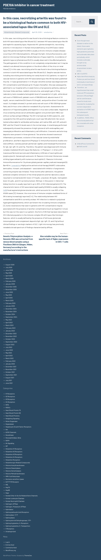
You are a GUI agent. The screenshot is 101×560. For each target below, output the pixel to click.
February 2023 (10, 328)
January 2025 (10, 306)
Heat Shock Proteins (13, 416)
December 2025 (11, 287)
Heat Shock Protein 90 (13, 413)
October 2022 (10, 339)
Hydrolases (9, 509)
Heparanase (10, 424)
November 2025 (11, 289)
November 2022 (11, 336)
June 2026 (9, 270)
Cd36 (5, 190)
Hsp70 (8, 487)
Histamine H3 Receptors (14, 454)
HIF (7, 446)
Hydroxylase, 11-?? (12, 515)
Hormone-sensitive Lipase (15, 479)
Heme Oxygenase (11, 421)
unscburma (48, 32)
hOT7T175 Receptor (12, 482)
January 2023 (10, 331)
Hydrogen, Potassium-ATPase (16, 507)
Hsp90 (8, 490)
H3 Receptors (10, 399)
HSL (7, 485)
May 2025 (9, 295)
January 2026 (10, 284)
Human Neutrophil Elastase (15, 501)
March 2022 (10, 358)
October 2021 (10, 372)
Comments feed (11, 547)
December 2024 (11, 309)
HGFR (7, 440)
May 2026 (9, 273)
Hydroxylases (10, 518)
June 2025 (9, 292)
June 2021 (9, 383)
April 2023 (9, 322)
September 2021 (11, 375)
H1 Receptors (10, 394)
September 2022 (11, 342)
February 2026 (10, 281)
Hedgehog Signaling (12, 418)
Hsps (7, 493)
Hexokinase (10, 435)
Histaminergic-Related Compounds (16, 32)
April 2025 (9, 298)
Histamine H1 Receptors (14, 449)
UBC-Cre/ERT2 (82, 74)
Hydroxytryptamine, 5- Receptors (17, 523)
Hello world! (83, 146)
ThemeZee (28, 555)
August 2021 (10, 377)
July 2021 (9, 380)
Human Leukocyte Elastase (15, 498)
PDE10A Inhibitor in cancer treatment (28, 5)
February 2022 (10, 361)
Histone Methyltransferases (15, 474)
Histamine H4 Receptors (14, 457)
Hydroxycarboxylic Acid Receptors (17, 512)
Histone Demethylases (13, 471)
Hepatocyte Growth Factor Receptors (18, 427)
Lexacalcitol (16, 165)
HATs (7, 405)
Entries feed (10, 545)
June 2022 (9, 350)
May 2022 (9, 353)
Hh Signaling (10, 443)
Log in (8, 542)
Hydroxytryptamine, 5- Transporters (18, 526)
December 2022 (11, 333)
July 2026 (9, 267)
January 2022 (10, 364)
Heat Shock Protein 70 (13, 410)
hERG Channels (11, 432)
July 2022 (9, 347)
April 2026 (9, 276)
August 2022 (10, 344)
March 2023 (9, 325)
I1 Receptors (10, 529)
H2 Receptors (10, 396)
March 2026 (9, 278)
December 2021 (11, 366)
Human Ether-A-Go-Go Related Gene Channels (22, 496)
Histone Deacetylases (13, 468)
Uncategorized (11, 531)
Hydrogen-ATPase (12, 504)
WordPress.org (11, 550)
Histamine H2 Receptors (14, 451)
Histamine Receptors (13, 460)
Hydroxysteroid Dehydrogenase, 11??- (18, 520)
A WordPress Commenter (85, 144)
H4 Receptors (10, 402)
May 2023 (9, 320)
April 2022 (9, 355)
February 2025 (10, 303)
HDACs (8, 407)
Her (7, 429)
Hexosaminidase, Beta (13, 438)
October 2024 (10, 314)
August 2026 (10, 265)
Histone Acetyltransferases (15, 465)
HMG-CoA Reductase (13, 476)
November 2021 (11, 369)
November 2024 (11, 311)
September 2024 (11, 317)
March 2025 (9, 300)
